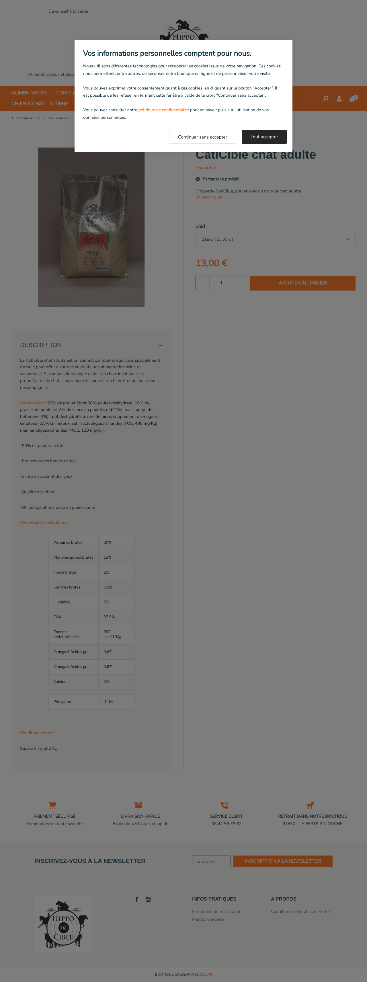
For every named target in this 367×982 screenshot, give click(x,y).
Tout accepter (264, 137)
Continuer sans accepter (202, 137)
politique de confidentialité (163, 110)
